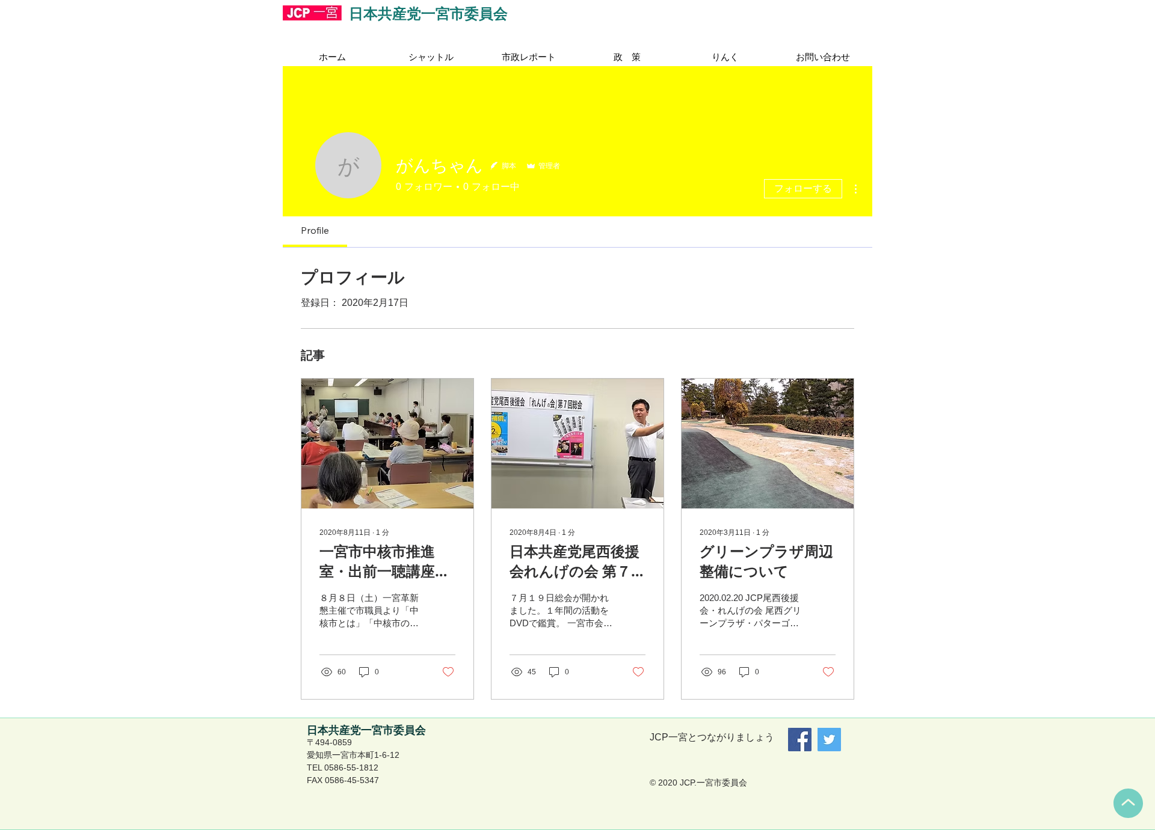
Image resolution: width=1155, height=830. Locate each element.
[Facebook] (800, 739)
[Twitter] (829, 739)
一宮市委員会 (464, 13)
